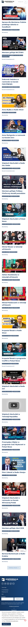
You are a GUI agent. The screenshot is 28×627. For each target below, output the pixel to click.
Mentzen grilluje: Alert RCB (13, 528)
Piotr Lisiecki (5, 475)
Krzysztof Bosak (6, 335)
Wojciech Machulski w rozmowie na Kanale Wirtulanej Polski (11, 500)
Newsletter (3, 596)
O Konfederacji (5, 589)
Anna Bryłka (5, 112)
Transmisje (4, 587)
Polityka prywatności (14, 606)
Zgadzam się (6, 624)
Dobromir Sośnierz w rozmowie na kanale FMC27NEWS (10, 81)
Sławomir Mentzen (7, 29)
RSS (3, 594)
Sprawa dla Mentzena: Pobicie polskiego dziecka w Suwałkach (14, 24)
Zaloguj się (20, 1)
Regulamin (14, 610)
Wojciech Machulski (7, 168)
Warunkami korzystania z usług (13, 603)
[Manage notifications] (25, 620)
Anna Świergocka (6, 140)
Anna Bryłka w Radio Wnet (12, 110)
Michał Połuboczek (7, 307)
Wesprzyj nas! (5, 591)
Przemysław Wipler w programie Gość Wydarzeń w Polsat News (13, 444)
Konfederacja (15, 29)
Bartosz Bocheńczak (17, 55)
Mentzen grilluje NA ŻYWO (12, 52)
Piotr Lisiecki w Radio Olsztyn (13, 472)
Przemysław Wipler (7, 449)
